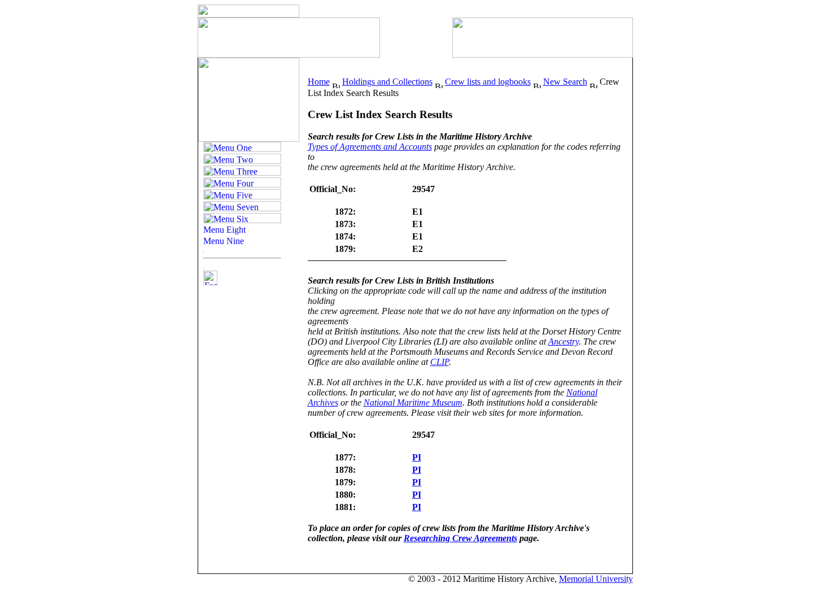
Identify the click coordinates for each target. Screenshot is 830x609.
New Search (565, 81)
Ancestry (563, 341)
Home (319, 81)
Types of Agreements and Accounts (370, 146)
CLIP (439, 362)
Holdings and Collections (387, 81)
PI (416, 457)
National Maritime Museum (413, 402)
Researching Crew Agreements (460, 538)
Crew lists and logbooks (488, 81)
